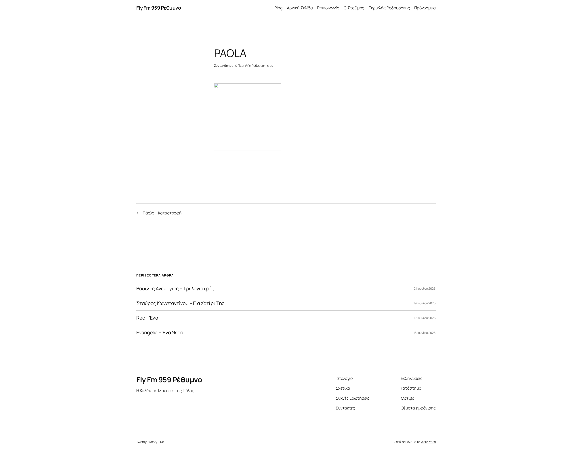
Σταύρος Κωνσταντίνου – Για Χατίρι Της (180, 303)
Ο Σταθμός (354, 7)
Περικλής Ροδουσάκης (389, 7)
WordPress (428, 442)
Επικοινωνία (328, 7)
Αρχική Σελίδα (300, 7)
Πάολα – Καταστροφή (162, 213)
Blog (279, 7)
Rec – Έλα (147, 318)
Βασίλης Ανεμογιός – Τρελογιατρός (175, 288)
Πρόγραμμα (425, 7)
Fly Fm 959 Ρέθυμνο (158, 7)
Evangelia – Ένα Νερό (159, 332)
